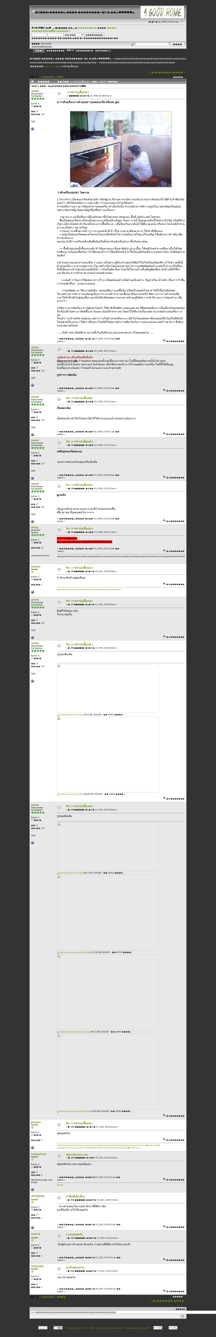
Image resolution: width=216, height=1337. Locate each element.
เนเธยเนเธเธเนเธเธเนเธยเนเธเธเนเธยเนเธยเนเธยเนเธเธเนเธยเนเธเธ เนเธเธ (137, 62)
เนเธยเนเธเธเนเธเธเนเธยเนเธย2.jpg (74, 952)
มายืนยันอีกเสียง (75, 1196)
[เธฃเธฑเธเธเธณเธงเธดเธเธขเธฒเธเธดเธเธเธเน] (32, 593)
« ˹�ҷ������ (159, 72)
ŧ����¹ (112, 28)
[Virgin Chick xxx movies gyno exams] (32, 1228)
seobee (35, 566)
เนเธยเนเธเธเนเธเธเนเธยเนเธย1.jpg (74, 1032)
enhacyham (38, 1154)
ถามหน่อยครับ (74, 1234)
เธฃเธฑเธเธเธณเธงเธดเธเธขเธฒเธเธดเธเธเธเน (78, 589)
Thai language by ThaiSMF (137, 1328)
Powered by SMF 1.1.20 (77, 1328)
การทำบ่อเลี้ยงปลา (69, 66)
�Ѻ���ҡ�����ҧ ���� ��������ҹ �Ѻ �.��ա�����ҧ (70, 58)
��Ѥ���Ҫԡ (103, 50)
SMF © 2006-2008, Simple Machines (107, 1328)
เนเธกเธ (35, 1233)
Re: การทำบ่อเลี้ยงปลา (79, 398)
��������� (55, 50)
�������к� (87, 28)
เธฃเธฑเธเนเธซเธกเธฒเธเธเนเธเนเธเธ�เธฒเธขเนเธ (117, 1148)
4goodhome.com (77, 1154)
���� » (178, 72)
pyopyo (36, 1122)
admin (48, 66)
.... (67, 347)
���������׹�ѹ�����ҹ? (51, 31)
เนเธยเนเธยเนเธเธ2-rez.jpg (71, 794)
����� (178, 77)
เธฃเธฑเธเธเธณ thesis (111, 589)
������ (48, 76)
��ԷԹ (70, 50)
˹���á (39, 50)
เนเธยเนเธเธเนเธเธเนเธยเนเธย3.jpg (74, 1111)
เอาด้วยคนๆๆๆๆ (75, 1267)
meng (54, 66)
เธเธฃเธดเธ (38, 1195)
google (60, 1185)
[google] (32, 1190)
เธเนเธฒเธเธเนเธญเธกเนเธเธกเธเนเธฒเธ (75, 1148)
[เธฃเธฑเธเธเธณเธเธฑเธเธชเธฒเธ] (32, 1148)
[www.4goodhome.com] (32, 129)
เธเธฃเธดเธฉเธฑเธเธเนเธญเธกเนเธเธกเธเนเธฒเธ (79, 1145)
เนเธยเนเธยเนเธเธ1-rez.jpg (71, 714)
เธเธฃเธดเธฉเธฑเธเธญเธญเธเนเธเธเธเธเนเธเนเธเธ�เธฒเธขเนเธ (130, 1145)
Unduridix (37, 1266)
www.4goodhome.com (42, 46)
